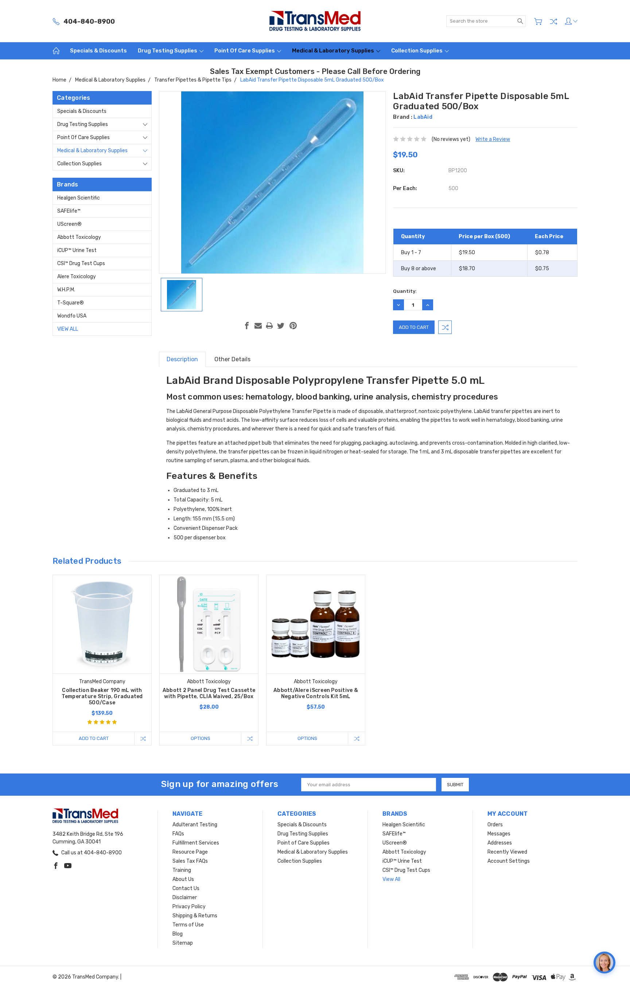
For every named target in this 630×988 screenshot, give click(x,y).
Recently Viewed (507, 852)
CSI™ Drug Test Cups (81, 263)
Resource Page (190, 852)
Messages (498, 834)
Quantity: (405, 291)
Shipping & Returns (194, 916)
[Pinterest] (293, 325)
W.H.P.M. (66, 290)
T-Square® (70, 303)
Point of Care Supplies (245, 50)
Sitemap (182, 943)
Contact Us (185, 888)
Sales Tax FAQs (190, 861)
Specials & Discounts (98, 50)
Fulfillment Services (195, 843)
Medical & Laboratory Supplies (333, 50)
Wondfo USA (71, 316)
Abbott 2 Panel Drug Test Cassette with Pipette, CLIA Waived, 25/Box (209, 693)
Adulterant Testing (194, 825)
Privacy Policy (189, 907)
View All (67, 329)
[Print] (269, 325)
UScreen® (69, 224)
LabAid (422, 117)
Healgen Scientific (78, 198)
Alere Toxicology (76, 276)
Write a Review (492, 139)
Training (181, 870)
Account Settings (508, 861)
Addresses (499, 843)
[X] (280, 325)
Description (182, 359)
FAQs (178, 834)
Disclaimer (184, 897)
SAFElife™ (69, 211)
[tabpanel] (102, 660)
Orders (495, 825)
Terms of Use (188, 925)
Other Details (232, 359)
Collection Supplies (417, 50)
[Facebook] (246, 325)
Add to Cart (94, 738)
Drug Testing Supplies (168, 50)
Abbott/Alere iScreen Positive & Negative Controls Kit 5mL (315, 693)
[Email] (258, 325)
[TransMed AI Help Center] (604, 962)
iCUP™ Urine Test (77, 250)
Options (200, 738)
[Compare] (553, 21)
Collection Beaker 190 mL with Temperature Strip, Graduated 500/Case (102, 696)
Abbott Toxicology (79, 237)
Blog (177, 934)
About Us (183, 879)
